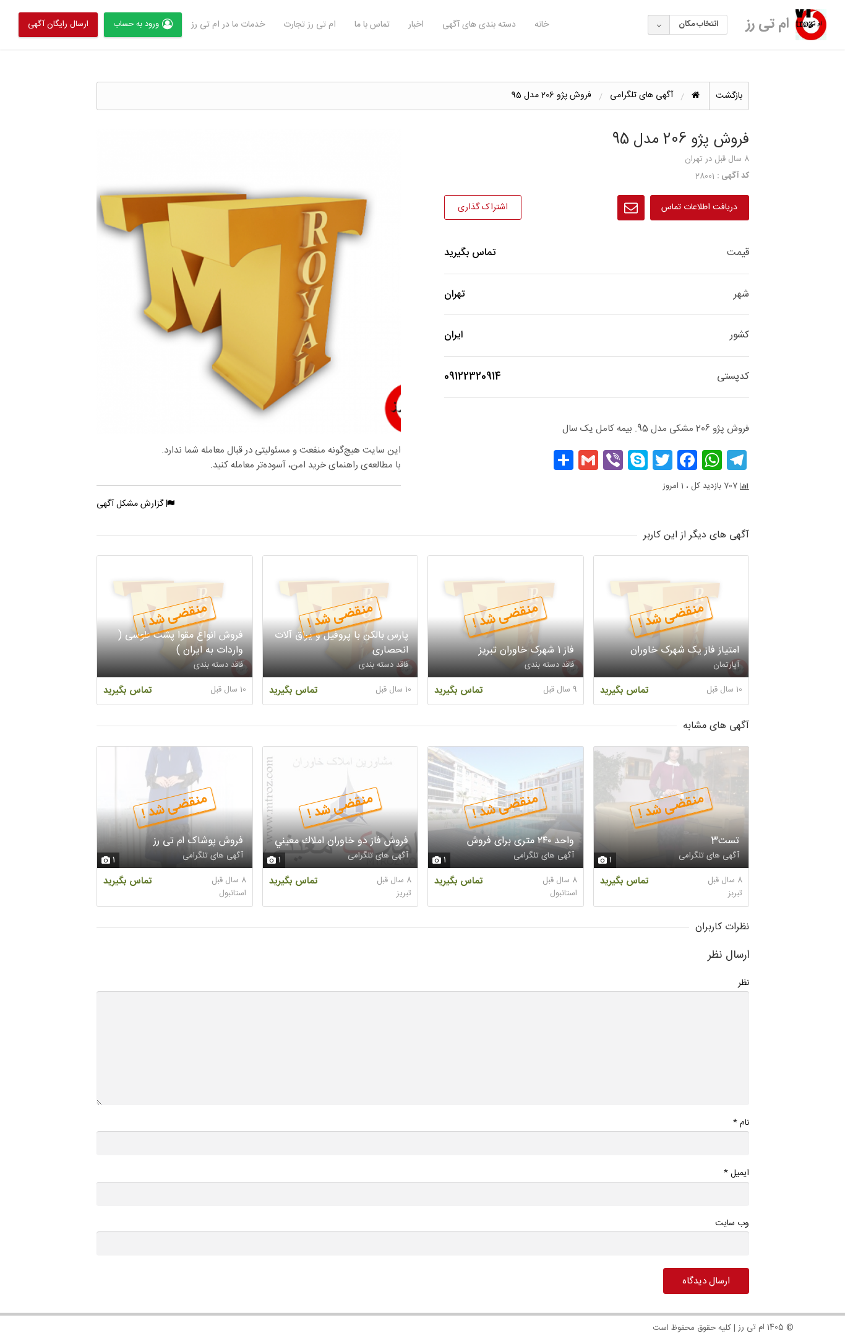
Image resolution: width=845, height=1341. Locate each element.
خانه (541, 24)
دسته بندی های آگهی (479, 24)
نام (741, 1123)
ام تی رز (767, 24)
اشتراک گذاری (483, 207)
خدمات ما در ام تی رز (228, 24)
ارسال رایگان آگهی (58, 24)
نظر (743, 983)
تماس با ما (372, 24)
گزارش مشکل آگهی (131, 504)
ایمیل (736, 1173)
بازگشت (729, 96)
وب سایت (732, 1223)
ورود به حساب (136, 24)
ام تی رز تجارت (309, 24)
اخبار (416, 24)
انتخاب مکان (698, 24)
